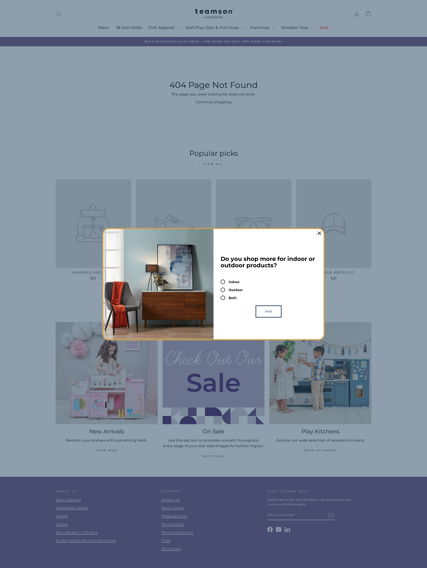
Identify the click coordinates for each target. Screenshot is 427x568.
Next (268, 311)
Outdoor (236, 290)
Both (233, 298)
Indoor (234, 282)
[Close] (319, 233)
